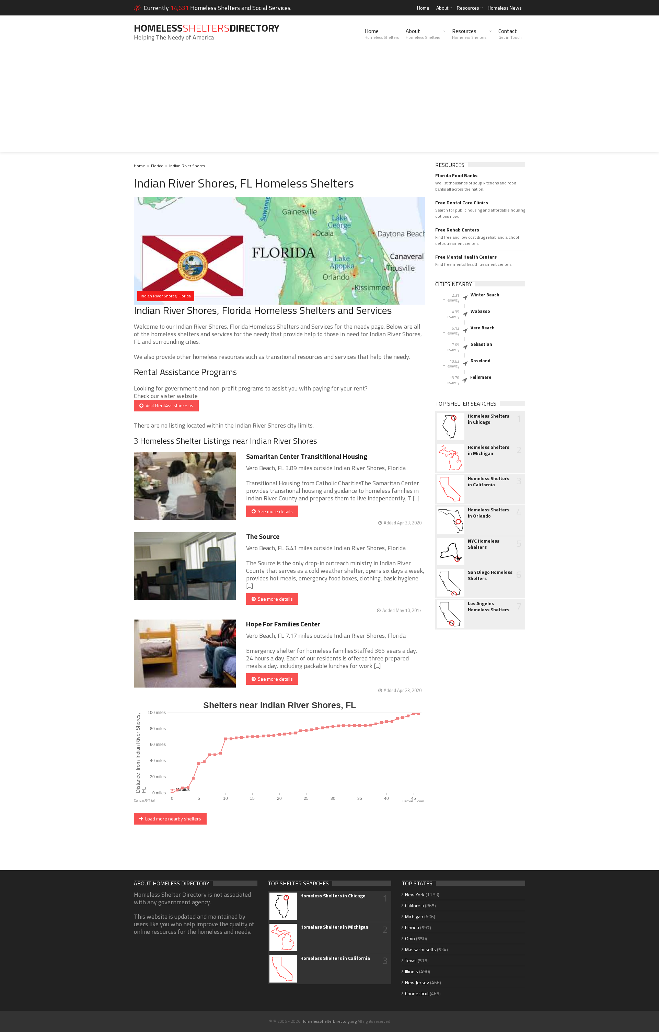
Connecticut (417, 993)
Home (423, 7)
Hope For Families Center (283, 624)
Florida (157, 165)
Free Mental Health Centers (466, 257)
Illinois (411, 971)
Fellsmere (480, 377)
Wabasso (480, 311)
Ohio (410, 938)
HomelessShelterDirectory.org (329, 1021)
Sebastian (481, 344)
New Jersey (417, 982)
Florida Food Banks (456, 175)
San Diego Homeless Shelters (490, 575)
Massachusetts (420, 949)
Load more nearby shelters (172, 818)
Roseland (480, 361)
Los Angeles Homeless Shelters (488, 606)
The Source (262, 536)
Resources (468, 7)
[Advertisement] (329, 104)
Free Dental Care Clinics (461, 203)
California (414, 905)
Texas (411, 960)
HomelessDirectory (206, 28)
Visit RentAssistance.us (168, 405)
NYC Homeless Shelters (483, 544)
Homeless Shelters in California (488, 481)
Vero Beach (483, 328)
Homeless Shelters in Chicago (488, 419)
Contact (510, 34)
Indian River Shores (187, 165)
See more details (274, 511)
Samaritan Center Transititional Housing (306, 456)
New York (415, 894)
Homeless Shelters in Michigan (488, 450)
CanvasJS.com (413, 801)
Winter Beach (485, 295)
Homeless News (505, 7)
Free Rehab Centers (457, 230)
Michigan (414, 916)
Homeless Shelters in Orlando (488, 513)
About (442, 7)
